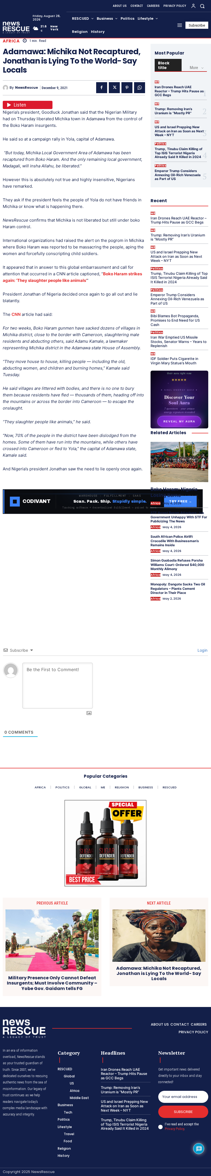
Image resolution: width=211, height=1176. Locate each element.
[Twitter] (114, 87)
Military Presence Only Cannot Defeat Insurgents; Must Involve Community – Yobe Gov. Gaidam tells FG (52, 983)
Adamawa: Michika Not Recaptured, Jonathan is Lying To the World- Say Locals (158, 974)
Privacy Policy (174, 1129)
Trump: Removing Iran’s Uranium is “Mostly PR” (173, 111)
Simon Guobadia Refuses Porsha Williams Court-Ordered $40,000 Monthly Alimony (177, 564)
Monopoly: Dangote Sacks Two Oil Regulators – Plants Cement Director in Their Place (178, 588)
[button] (202, 6)
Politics (160, 143)
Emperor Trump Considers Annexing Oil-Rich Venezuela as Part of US (178, 175)
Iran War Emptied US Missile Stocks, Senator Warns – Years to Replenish (179, 341)
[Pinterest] (126, 87)
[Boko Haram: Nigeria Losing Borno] (179, 462)
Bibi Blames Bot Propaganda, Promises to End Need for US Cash (175, 320)
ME (157, 82)
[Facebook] (101, 87)
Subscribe (183, 1111)
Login (201, 650)
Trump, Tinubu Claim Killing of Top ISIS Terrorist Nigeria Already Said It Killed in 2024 (178, 153)
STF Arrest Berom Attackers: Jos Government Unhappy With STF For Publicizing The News (179, 517)
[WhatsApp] (139, 87)
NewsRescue (26, 88)
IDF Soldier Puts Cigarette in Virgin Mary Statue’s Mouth (174, 360)
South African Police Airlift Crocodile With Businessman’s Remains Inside (175, 540)
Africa (11, 41)
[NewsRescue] (16, 27)
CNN (16, 314)
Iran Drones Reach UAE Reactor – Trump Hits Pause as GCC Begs (179, 91)
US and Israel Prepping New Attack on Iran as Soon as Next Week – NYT (179, 131)
